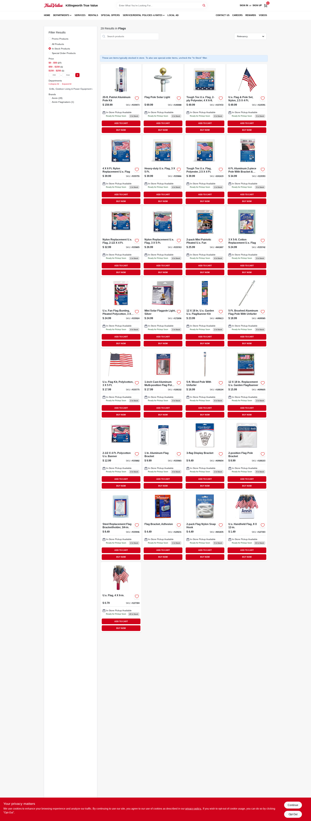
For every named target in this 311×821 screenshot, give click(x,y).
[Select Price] (77, 75)
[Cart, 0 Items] (265, 5)
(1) (63, 102)
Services (80, 15)
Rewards (250, 15)
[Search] (204, 5)
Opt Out (293, 814)
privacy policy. (193, 808)
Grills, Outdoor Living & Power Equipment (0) (72, 89)
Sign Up (257, 5)
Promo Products (60, 39)
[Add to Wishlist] (136, 98)
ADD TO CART (121, 123)
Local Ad (173, 15)
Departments (61, 15)
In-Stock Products (61, 48)
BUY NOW (121, 130)
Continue (293, 805)
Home (47, 15)
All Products (58, 44)
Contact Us (223, 15)
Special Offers (110, 15)
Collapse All (54, 84)
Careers (237, 15)
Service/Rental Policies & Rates (142, 15)
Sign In (244, 5)
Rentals (93, 15)
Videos (263, 15)
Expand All (66, 84)
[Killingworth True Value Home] (53, 5)
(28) (57, 98)
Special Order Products (64, 53)
